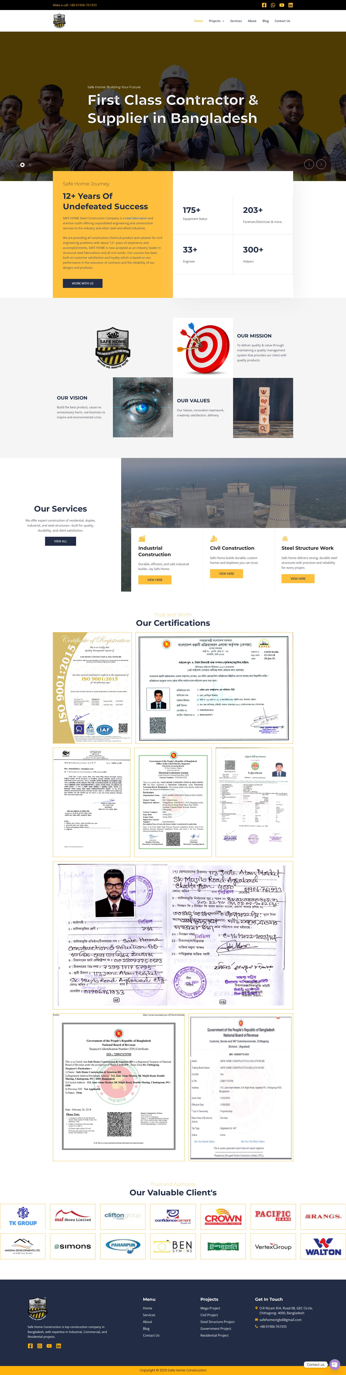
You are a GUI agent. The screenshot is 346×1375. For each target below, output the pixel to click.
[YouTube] (281, 5)
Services (236, 21)
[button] (222, 21)
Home (198, 21)
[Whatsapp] (273, 5)
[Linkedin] (290, 5)
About (252, 21)
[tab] (22, 165)
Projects (214, 21)
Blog (266, 21)
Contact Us (282, 21)
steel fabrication (136, 218)
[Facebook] (264, 5)
